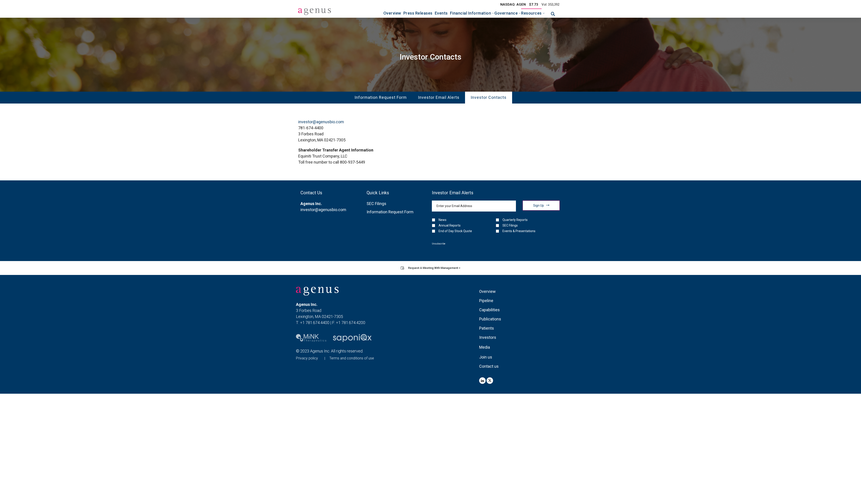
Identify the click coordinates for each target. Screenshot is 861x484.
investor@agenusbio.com (321, 121)
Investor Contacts (489, 97)
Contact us (489, 366)
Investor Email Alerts (438, 97)
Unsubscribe (438, 243)
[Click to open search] (553, 14)
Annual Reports (450, 225)
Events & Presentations (518, 231)
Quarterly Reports (515, 219)
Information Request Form (380, 97)
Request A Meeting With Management (434, 268)
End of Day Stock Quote (455, 231)
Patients (486, 328)
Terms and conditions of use (351, 358)
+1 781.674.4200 (350, 322)
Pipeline (486, 300)
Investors (487, 337)
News (442, 219)
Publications (490, 319)
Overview (487, 291)
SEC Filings (376, 203)
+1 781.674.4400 (314, 322)
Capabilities (489, 309)
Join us (485, 357)
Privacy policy (307, 358)
